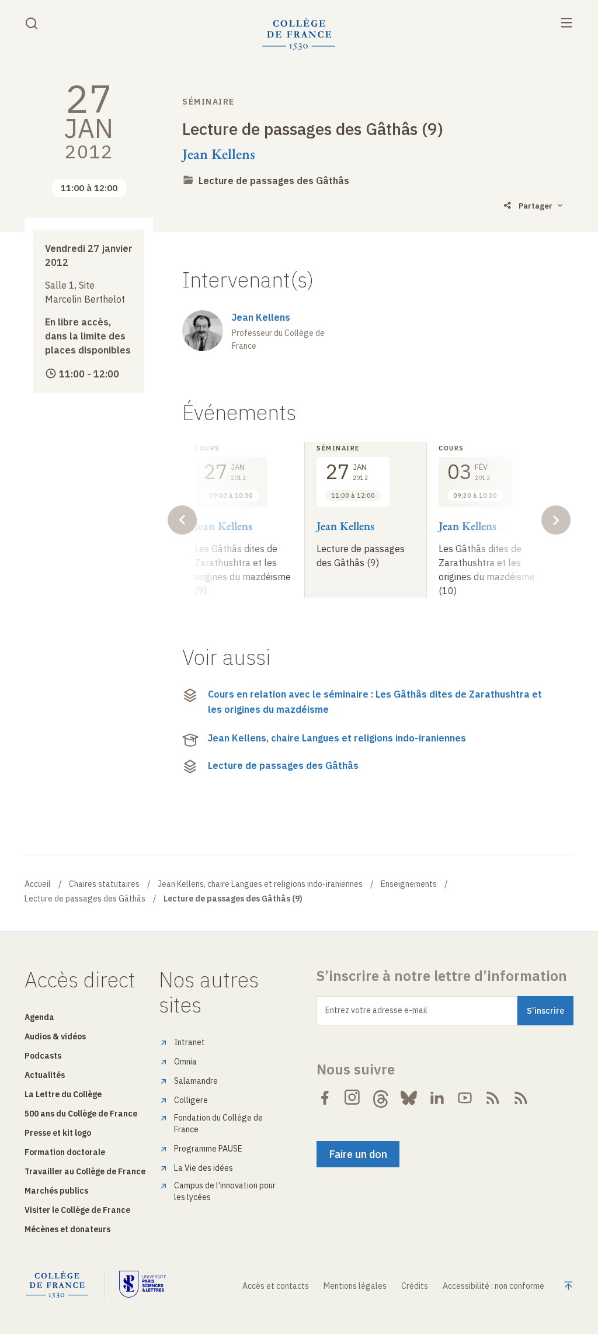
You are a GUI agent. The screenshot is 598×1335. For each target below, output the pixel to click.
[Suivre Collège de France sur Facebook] (325, 1098)
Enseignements (409, 884)
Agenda (39, 1017)
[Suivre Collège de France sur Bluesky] (409, 1098)
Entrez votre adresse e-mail (376, 1010)
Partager (535, 206)
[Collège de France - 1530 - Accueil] (299, 34)
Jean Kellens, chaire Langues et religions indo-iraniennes (337, 738)
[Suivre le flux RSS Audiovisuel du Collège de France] (521, 1098)
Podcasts (43, 1055)
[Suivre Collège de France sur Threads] (381, 1098)
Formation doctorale (65, 1152)
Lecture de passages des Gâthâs (274, 180)
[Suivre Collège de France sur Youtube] (465, 1098)
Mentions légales (355, 1286)
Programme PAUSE (208, 1148)
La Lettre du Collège (63, 1094)
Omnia (185, 1061)
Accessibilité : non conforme (493, 1286)
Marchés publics (56, 1190)
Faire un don (358, 1154)
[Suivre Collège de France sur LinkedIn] (437, 1098)
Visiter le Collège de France (77, 1210)
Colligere (191, 1100)
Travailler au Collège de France (85, 1171)
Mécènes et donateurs (67, 1229)
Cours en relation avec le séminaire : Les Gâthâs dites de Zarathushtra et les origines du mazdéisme (375, 701)
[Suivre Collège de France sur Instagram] (353, 1098)
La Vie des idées (203, 1168)
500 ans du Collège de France (81, 1113)
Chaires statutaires (104, 884)
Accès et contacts (275, 1286)
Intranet (189, 1042)
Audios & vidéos (55, 1036)
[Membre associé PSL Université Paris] (142, 1285)
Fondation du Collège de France (218, 1123)
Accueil (38, 884)
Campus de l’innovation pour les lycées (225, 1191)
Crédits (414, 1286)
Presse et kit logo (58, 1133)
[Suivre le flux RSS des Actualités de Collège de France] (493, 1098)
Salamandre (196, 1081)
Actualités (45, 1075)
